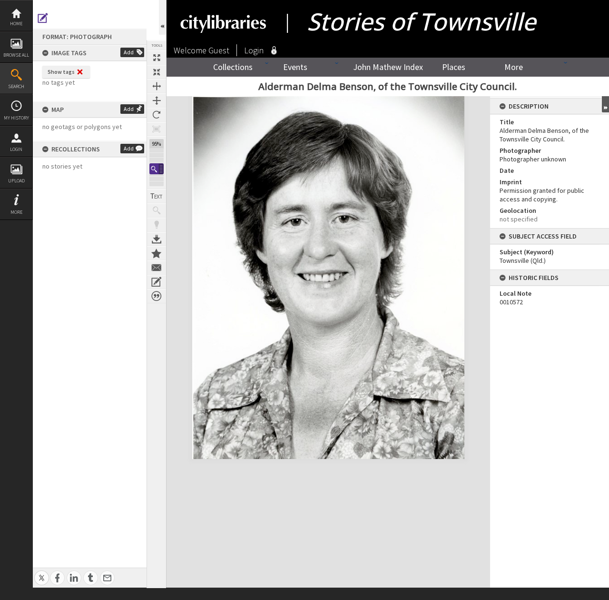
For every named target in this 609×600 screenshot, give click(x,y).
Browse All (16, 55)
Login (16, 149)
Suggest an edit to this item (43, 18)
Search (16, 86)
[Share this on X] (41, 573)
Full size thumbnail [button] (156, 57)
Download (156, 239)
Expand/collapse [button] (605, 104)
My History (16, 118)
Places (453, 66)
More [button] (16, 212)
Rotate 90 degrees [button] (156, 115)
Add (129, 52)
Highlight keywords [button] (156, 225)
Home (16, 23)
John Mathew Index (388, 66)
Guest (218, 50)
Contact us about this (156, 267)
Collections (233, 66)
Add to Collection (156, 253)
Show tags (61, 71)
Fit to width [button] (156, 86)
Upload (16, 181)
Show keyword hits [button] (156, 210)
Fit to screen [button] (156, 72)
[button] (156, 168)
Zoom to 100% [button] (156, 129)
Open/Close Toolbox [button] (162, 17)
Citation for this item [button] (156, 296)
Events (295, 66)
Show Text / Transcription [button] (156, 196)
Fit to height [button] (156, 100)
